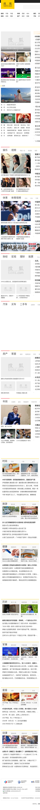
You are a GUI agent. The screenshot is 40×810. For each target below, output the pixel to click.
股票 (30, 256)
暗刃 (28, 125)
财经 (5, 256)
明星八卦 (22, 150)
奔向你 (28, 127)
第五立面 (10, 125)
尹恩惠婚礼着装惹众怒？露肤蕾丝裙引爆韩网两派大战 (20, 482)
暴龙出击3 (20, 133)
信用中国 (5, 793)
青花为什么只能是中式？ (14, 110)
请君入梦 (17, 127)
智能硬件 (26, 402)
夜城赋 (23, 127)
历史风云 (34, 645)
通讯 (19, 402)
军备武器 (24, 645)
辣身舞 (20, 130)
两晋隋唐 (24, 602)
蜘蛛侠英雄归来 (12, 130)
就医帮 (34, 547)
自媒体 (33, 305)
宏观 (7, 16)
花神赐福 (26, 133)
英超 (23, 13)
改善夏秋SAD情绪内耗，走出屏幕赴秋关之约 (17, 571)
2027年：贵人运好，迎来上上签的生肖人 (15, 715)
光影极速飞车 (11, 133)
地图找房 (28, 354)
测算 (12, 690)
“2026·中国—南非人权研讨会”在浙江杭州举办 (17, 626)
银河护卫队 (26, 130)
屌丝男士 (10, 127)
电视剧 (30, 150)
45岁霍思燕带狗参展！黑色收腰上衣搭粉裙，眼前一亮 (20, 488)
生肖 (33, 690)
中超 (36, 198)
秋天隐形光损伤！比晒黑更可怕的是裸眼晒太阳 (18, 568)
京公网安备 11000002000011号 (12, 791)
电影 (35, 150)
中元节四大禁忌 (11, 107)
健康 (4, 546)
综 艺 (3, 135)
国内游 (13, 504)
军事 (7, 13)
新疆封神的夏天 (11, 104)
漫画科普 (24, 733)
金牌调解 (10, 135)
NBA (28, 13)
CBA (31, 198)
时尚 (4, 461)
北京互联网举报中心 (23, 781)
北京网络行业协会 (37, 781)
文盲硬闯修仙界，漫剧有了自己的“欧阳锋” (16, 763)
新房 (23, 16)
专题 (11, 13)
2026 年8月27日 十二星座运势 (12, 724)
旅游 (4, 503)
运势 (23, 690)
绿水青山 (23, 125)
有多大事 (17, 125)
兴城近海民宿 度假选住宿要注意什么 (14, 531)
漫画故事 (13, 733)
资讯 (34, 354)
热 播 (3, 125)
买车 (13, 304)
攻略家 (34, 504)
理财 (11, 16)
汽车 (5, 304)
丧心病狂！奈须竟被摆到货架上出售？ (15, 757)
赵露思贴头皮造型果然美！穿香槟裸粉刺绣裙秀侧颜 (19, 491)
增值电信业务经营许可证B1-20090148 (12, 787)
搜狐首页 (7, 4)
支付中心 (35, 804)
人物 (23, 461)
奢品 (33, 461)
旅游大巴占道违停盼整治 (10, 525)
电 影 (3, 130)
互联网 (13, 402)
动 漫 (3, 133)
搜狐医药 (13, 547)
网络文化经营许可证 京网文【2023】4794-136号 (15, 789)
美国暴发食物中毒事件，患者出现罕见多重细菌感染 (19, 580)
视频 (13, 150)
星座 (4, 690)
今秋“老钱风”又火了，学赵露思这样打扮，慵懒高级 (19, 494)
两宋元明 (34, 602)
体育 (5, 197)
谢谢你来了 (25, 135)
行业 (38, 257)
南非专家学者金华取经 (9, 632)
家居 (28, 16)
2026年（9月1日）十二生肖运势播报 (14, 721)
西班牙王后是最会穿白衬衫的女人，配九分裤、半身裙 (20, 485)
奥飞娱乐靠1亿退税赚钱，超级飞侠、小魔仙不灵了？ (19, 760)
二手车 (23, 304)
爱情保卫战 (17, 135)
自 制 (3, 127)
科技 (5, 401)
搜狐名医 (24, 547)
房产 (5, 353)
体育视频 (16, 197)
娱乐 (5, 150)
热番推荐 (34, 733)
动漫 (4, 733)
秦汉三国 (13, 602)
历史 (4, 601)
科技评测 (34, 402)
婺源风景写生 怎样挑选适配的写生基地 (15, 534)
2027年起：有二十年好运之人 (12, 718)
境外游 (23, 504)
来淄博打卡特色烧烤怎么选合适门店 (14, 528)
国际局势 (13, 645)
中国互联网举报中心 (10, 781)
